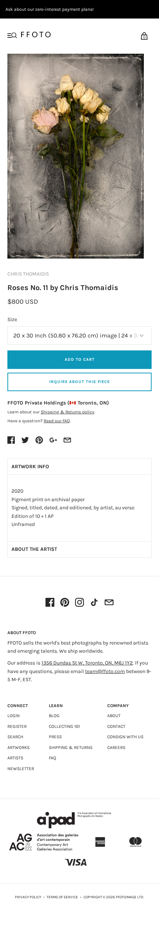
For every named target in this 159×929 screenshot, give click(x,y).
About (114, 715)
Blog (54, 715)
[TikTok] (94, 603)
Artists (15, 757)
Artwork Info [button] (30, 466)
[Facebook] (49, 603)
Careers (116, 747)
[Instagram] (79, 603)
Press (55, 736)
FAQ (52, 757)
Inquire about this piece (79, 381)
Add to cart (80, 359)
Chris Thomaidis (28, 274)
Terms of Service (62, 897)
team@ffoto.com (105, 671)
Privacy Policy (28, 897)
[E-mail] (109, 603)
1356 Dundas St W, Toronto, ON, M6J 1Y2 (87, 663)
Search (15, 736)
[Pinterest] (64, 603)
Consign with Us (125, 736)
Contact (116, 726)
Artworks (18, 747)
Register (17, 726)
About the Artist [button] (34, 549)
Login (13, 715)
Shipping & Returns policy (67, 411)
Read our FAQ (57, 420)
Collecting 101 (64, 726)
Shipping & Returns (70, 747)
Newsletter (20, 768)
